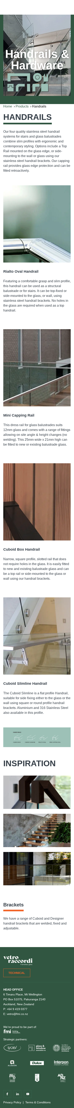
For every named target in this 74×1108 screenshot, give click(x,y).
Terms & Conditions (38, 1102)
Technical (16, 973)
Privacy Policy (12, 1102)
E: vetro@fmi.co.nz (15, 1014)
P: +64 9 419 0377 (15, 1009)
